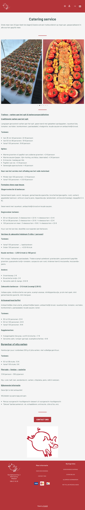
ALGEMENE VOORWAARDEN (70, 479)
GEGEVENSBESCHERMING (70, 469)
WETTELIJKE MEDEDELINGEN (70, 484)
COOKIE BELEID (70, 474)
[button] (80, 6)
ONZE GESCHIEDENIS (42, 471)
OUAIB (45, 506)
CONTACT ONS (42, 476)
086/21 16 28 (14, 481)
